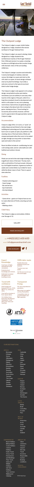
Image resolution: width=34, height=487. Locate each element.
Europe (20, 379)
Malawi (8, 362)
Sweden (22, 395)
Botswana (9, 352)
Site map (22, 450)
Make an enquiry (17, 231)
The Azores (23, 397)
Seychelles (9, 372)
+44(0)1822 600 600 (18, 238)
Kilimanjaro (9, 358)
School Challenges (22, 466)
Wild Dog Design (22, 475)
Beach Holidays (10, 441)
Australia (22, 426)
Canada (22, 428)
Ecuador (22, 410)
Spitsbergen (23, 393)
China (22, 354)
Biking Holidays (10, 443)
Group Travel (10, 454)
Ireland (22, 385)
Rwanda (8, 370)
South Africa (9, 374)
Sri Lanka (22, 370)
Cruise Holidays (10, 445)
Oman (22, 368)
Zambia (8, 382)
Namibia (8, 368)
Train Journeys (10, 472)
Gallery (17, 223)
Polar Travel (9, 460)
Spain (21, 391)
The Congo (9, 378)
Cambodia (23, 352)
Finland (22, 381)
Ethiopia (8, 354)
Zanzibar (8, 384)
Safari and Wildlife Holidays (9, 464)
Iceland (22, 383)
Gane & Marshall (25, 4)
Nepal (22, 366)
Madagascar (9, 360)
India (21, 356)
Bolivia (22, 404)
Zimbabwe (9, 386)
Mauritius (9, 364)
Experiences (9, 440)
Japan (22, 358)
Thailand (22, 372)
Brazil (21, 406)
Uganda (8, 380)
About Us (22, 440)
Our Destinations (11, 344)
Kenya (8, 356)
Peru (21, 412)
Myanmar (23, 364)
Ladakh (22, 360)
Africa (6, 350)
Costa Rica (23, 408)
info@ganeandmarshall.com (19, 242)
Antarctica (23, 420)
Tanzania (8, 376)
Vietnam (22, 374)
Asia (19, 350)
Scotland (22, 389)
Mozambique (10, 366)
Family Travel (10, 452)
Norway (22, 387)
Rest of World (20, 417)
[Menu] (4, 4)
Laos (21, 362)
